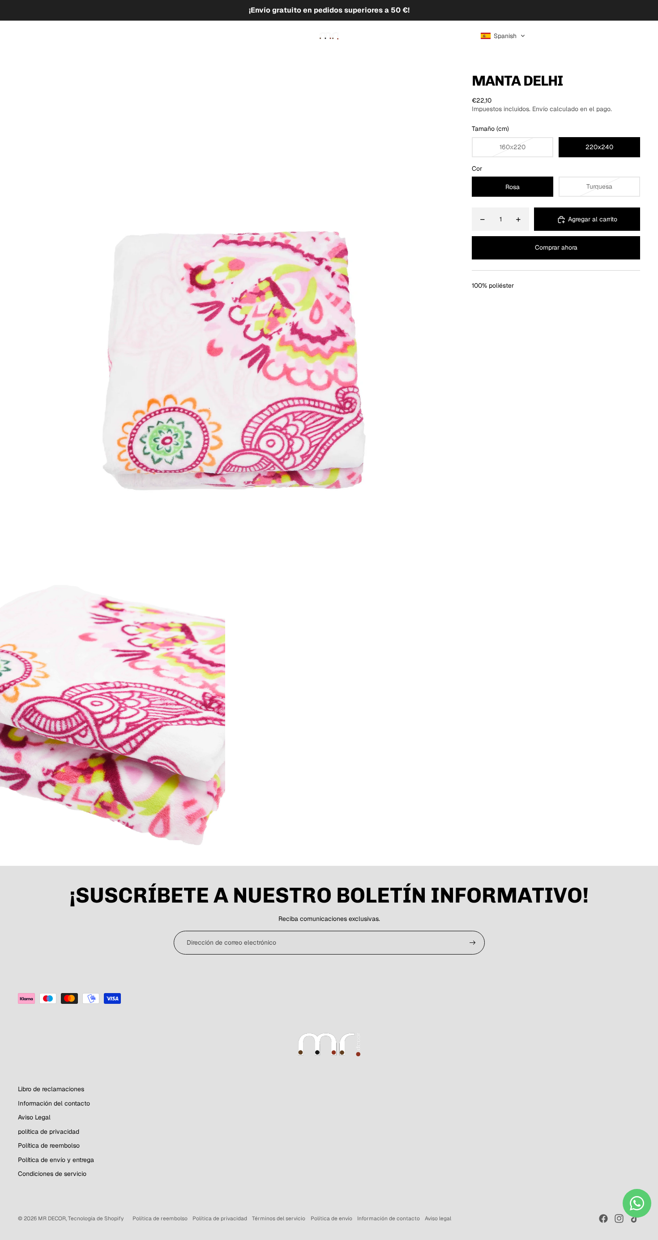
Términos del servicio (278, 1218)
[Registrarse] (473, 943)
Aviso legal (438, 1218)
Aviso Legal (34, 1117)
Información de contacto (388, 1218)
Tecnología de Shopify (96, 1218)
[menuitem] (38, 36)
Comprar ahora (556, 247)
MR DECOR (52, 1218)
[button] (503, 36)
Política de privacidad (219, 1218)
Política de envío (331, 1218)
